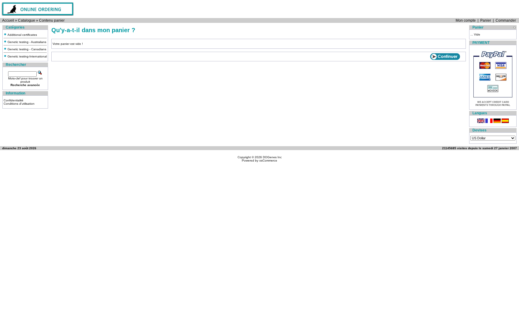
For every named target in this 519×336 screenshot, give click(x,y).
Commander (506, 20)
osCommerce (268, 160)
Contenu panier (52, 20)
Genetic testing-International (27, 56)
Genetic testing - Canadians (26, 49)
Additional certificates (22, 34)
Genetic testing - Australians (26, 42)
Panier (485, 20)
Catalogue (26, 20)
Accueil (8, 20)
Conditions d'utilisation (19, 103)
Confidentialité (13, 100)
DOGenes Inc (272, 157)
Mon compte (466, 20)
